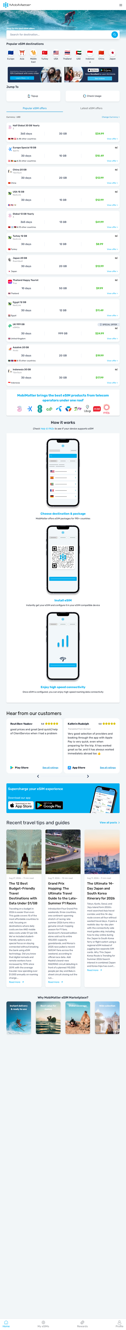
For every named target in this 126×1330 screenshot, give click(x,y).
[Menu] (120, 5)
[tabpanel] (63, 252)
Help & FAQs (47, 428)
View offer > (112, 139)
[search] (114, 34)
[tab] (34, 108)
